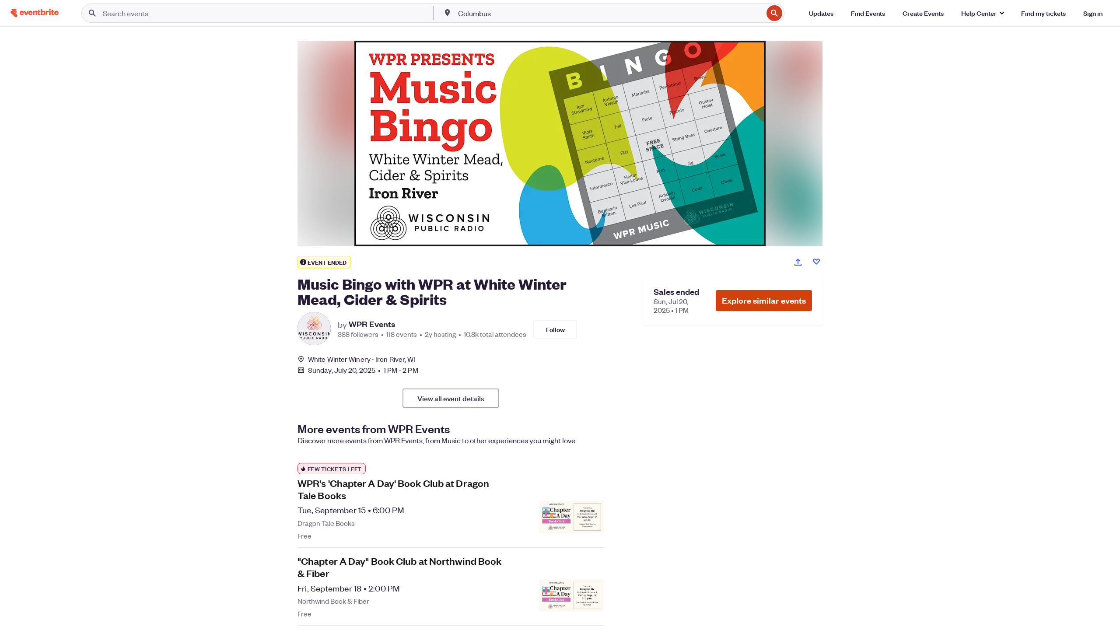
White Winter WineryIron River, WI (361, 359)
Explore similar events (764, 300)
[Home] (34, 13)
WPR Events (372, 324)
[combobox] (610, 13)
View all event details (450, 398)
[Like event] (816, 262)
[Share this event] (798, 262)
